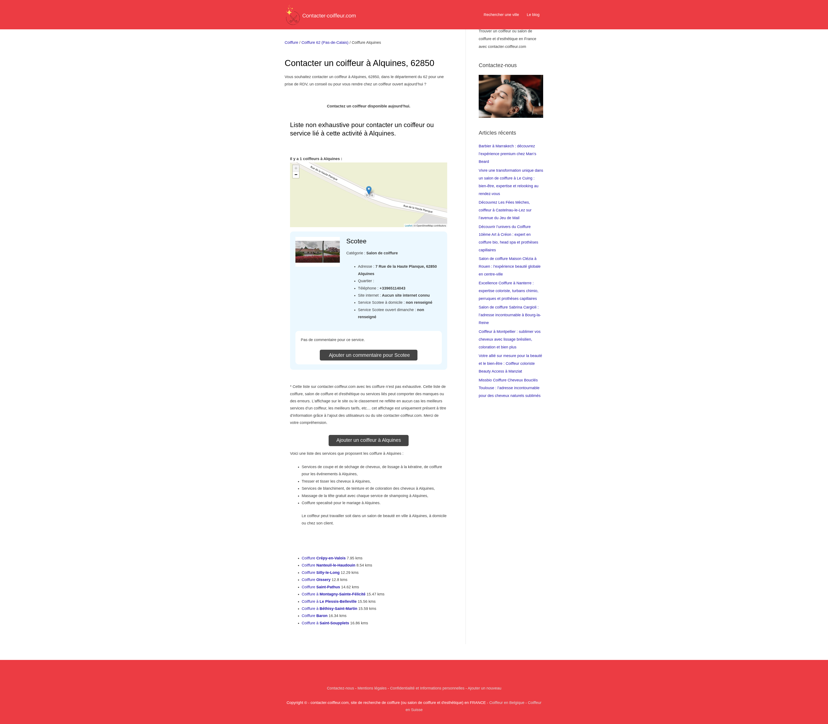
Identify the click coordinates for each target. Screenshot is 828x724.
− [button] (296, 174)
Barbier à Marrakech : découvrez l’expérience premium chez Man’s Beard (507, 154)
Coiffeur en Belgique (506, 702)
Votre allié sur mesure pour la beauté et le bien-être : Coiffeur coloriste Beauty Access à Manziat (510, 363)
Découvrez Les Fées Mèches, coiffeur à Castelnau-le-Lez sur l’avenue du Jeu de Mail (505, 210)
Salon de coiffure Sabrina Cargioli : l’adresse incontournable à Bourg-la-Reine (510, 315)
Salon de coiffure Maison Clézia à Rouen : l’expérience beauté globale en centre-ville (510, 266)
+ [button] (296, 168)
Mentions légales (372, 688)
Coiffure (291, 42)
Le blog (533, 15)
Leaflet (408, 225)
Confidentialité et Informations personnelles (427, 688)
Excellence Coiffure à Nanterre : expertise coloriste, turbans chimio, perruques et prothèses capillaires (508, 291)
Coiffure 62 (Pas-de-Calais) (324, 42)
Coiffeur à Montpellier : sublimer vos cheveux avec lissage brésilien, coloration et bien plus (510, 339)
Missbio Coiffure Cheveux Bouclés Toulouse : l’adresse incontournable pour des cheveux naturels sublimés (510, 388)
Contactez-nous (340, 688)
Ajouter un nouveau (484, 688)
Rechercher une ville (501, 15)
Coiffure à (333, 594)
